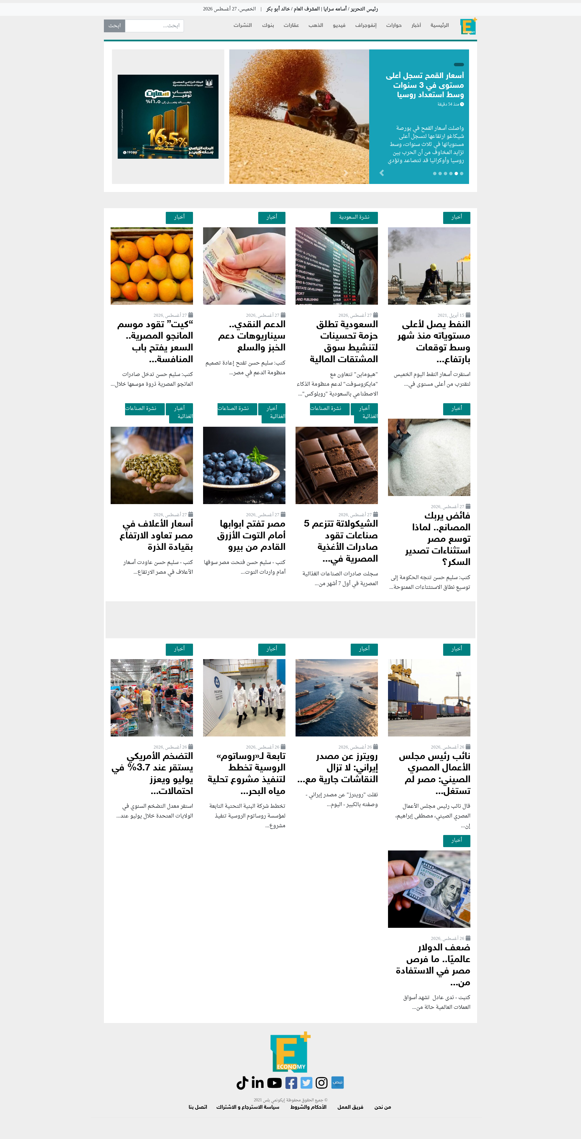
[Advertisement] (290, 620)
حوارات (394, 26)
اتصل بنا (198, 1107)
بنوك (268, 26)
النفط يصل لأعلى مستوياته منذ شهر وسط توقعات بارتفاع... (433, 342)
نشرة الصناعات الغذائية (344, 413)
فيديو (339, 26)
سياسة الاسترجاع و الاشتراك (248, 1107)
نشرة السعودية (354, 217)
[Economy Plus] (468, 26)
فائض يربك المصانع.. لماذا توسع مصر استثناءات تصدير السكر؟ (437, 539)
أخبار (416, 26)
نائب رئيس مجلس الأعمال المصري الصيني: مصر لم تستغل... (434, 774)
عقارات (291, 26)
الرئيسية (440, 26)
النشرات (243, 26)
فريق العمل (350, 1107)
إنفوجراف (366, 26)
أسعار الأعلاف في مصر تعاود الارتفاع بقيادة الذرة (156, 536)
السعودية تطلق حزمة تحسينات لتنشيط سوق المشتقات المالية (344, 342)
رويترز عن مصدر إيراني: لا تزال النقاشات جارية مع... (337, 768)
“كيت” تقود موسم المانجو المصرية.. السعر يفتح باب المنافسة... (155, 342)
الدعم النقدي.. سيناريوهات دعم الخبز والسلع (251, 336)
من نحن (383, 1107)
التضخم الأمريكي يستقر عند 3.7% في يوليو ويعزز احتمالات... (152, 774)
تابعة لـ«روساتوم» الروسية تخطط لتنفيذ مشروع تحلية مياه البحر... (246, 774)
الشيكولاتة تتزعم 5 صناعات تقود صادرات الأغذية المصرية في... (341, 542)
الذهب (316, 26)
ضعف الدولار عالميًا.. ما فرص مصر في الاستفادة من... (433, 965)
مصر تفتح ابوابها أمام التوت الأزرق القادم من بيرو (251, 536)
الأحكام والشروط (308, 1107)
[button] (345, 174)
